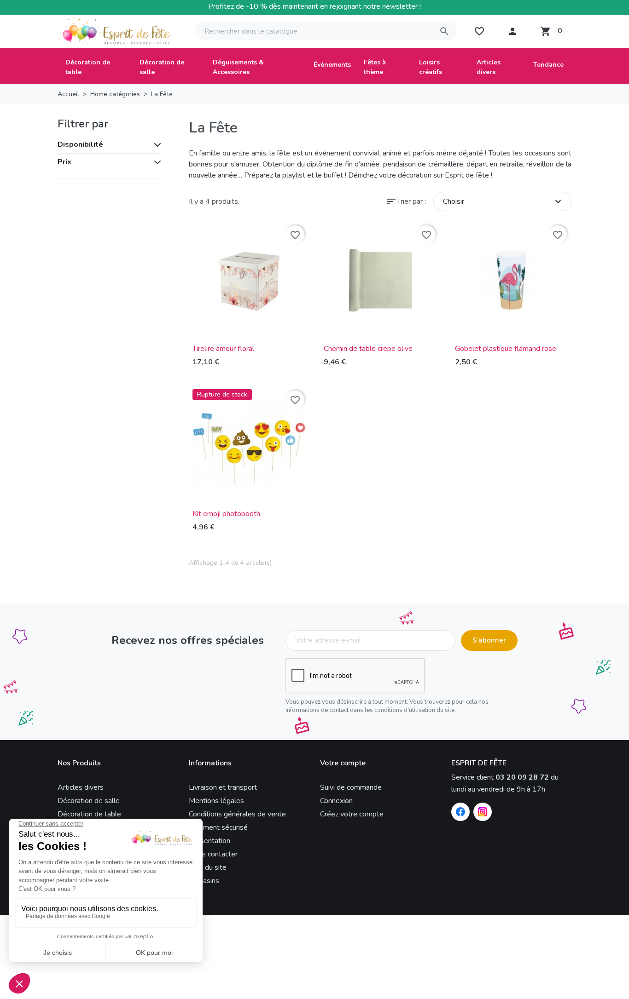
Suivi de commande (351, 787)
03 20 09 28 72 (522, 777)
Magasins (204, 881)
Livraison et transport (223, 787)
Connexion (336, 801)
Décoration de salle (89, 801)
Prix (64, 162)
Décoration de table (89, 814)
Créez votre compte (352, 814)
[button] (512, 31)
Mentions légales (216, 801)
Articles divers (81, 787)
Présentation (209, 841)
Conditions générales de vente (237, 814)
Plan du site (208, 867)
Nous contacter (213, 854)
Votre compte (343, 763)
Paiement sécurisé (218, 827)
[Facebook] (460, 812)
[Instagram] (482, 812)
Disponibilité (80, 144)
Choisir (503, 201)
